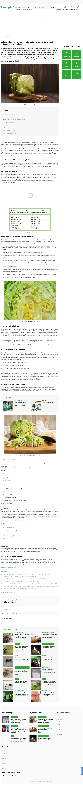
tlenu (29, 375)
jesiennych (43, 329)
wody (38, 332)
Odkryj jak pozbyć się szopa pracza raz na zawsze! (21, 681)
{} (18, 613)
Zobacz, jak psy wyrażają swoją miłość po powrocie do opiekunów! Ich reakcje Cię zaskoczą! (49, 636)
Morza (46, 48)
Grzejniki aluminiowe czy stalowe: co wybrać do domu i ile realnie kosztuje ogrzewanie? (49, 671)
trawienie (21, 277)
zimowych (49, 329)
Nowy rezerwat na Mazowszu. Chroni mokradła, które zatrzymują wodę (49, 659)
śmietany (8, 494)
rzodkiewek (22, 488)
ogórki (26, 332)
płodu (50, 260)
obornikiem (39, 179)
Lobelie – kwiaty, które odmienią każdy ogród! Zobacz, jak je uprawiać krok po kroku (22, 636)
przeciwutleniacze (54, 373)
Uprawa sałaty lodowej (9, 116)
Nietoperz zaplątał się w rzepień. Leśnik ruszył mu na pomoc (21, 659)
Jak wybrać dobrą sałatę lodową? (11, 125)
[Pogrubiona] (2, 613)
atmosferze (16, 375)
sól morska (5, 541)
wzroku (38, 265)
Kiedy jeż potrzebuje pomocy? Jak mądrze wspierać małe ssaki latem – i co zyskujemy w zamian (49, 682)
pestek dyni (11, 536)
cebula (9, 480)
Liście (38, 149)
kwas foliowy (10, 260)
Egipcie (28, 144)
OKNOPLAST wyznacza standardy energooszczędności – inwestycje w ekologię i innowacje (22, 404)
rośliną (19, 174)
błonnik (9, 277)
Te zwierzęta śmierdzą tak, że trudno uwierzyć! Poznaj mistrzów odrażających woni (21, 648)
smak (58, 344)
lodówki (45, 356)
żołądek (33, 341)
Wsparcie (4, 768)
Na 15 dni (30, 9)
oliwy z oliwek (11, 538)
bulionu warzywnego (11, 497)
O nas (3, 753)
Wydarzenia (59, 734)
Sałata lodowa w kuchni (9, 130)
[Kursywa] (4, 613)
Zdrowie (58, 724)
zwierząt (33, 166)
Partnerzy (4, 766)
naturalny (13, 379)
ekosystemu (48, 166)
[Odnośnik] (17, 613)
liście (35, 145)
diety (40, 252)
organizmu (53, 274)
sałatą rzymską (35, 243)
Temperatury (16, 334)
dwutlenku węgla (23, 375)
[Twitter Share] (51, 600)
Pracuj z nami (5, 758)
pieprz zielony (12, 541)
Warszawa (18, 9)
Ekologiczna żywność (16, 36)
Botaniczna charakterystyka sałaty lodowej (13, 114)
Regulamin (4, 760)
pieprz (6, 503)
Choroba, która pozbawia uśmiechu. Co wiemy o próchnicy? (48, 694)
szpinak (33, 344)
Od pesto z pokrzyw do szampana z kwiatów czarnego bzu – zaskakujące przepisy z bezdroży (22, 695)
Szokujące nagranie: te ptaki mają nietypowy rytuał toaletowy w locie (48, 648)
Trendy (8, 36)
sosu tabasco (12, 500)
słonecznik (8, 164)
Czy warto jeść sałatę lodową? (10, 133)
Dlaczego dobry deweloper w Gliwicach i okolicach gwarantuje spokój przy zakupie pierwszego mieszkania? (18, 730)
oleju (42, 144)
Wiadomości (59, 716)
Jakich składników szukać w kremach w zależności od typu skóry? (49, 404)
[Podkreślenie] (6, 613)
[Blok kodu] (15, 613)
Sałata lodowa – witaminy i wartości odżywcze (14, 119)
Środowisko (59, 726)
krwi (35, 274)
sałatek (6, 332)
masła (7, 477)
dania (11, 331)
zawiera (5, 277)
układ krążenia (39, 269)
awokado (6, 533)
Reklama (4, 763)
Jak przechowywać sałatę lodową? (11, 127)
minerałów (3, 249)
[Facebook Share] (48, 600)
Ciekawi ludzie (60, 731)
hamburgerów (52, 559)
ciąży (34, 262)
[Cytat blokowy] (13, 613)
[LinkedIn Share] (55, 600)
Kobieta (58, 721)
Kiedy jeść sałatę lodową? (9, 122)
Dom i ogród (59, 719)
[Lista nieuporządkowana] (11, 613)
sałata (38, 142)
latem (23, 331)
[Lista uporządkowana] (10, 613)
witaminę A (9, 265)
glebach (11, 179)
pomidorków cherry (12, 530)
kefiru (7, 491)
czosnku (8, 483)
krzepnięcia (31, 274)
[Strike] (8, 613)
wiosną (55, 177)
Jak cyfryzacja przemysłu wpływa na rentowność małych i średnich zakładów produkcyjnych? (18, 740)
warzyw (30, 145)
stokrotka (3, 164)
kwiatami (13, 176)
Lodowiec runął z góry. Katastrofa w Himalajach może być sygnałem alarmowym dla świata (22, 672)
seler (23, 332)
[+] (20, 613)
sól (3, 503)
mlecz (26, 176)
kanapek (46, 559)
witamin (54, 247)
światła (43, 180)
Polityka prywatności (7, 755)
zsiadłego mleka (14, 491)
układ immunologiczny (25, 269)
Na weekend (25, 9)
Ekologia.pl (3, 36)
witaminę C (9, 269)
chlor (48, 373)
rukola (38, 344)
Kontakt (4, 750)
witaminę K (9, 274)
